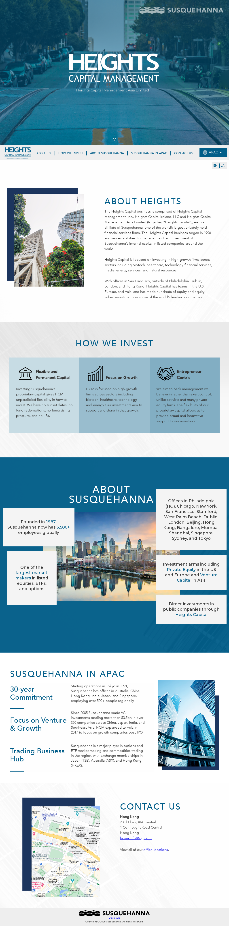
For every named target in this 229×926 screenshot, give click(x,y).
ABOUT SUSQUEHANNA (107, 153)
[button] (213, 152)
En (215, 165)
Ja (223, 165)
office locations (155, 849)
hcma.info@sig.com (136, 838)
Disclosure (114, 917)
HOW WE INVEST (70, 153)
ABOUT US (43, 153)
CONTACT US (183, 153)
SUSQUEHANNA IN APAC (149, 153)
